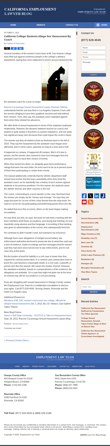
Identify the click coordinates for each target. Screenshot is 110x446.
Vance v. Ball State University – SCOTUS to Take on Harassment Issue (37, 315)
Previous (9, 340)
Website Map (77, 366)
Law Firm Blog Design (93, 435)
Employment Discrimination (89, 228)
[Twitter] (90, 195)
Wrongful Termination (92, 268)
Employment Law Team (30, 435)
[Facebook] (84, 195)
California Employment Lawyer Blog (30, 11)
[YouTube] (84, 202)
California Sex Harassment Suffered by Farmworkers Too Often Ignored (93, 311)
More (104, 25)
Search (94, 292)
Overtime (86, 246)
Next (26, 340)
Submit (93, 75)
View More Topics (89, 272)
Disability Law (89, 238)
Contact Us (72, 25)
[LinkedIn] (97, 195)
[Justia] (103, 195)
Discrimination (89, 223)
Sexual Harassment (20, 324)
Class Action (88, 251)
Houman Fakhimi (93, 184)
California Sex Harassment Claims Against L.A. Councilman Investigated (93, 333)
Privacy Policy (38, 366)
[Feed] (90, 202)
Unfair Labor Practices (92, 255)
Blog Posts (90, 366)
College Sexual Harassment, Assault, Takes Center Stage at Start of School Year (93, 322)
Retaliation (87, 259)
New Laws (87, 242)
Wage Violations (90, 234)
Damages (87, 263)
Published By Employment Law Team (91, 11)
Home (13, 25)
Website (41, 25)
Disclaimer (51, 366)
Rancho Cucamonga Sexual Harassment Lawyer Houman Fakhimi (35, 107)
